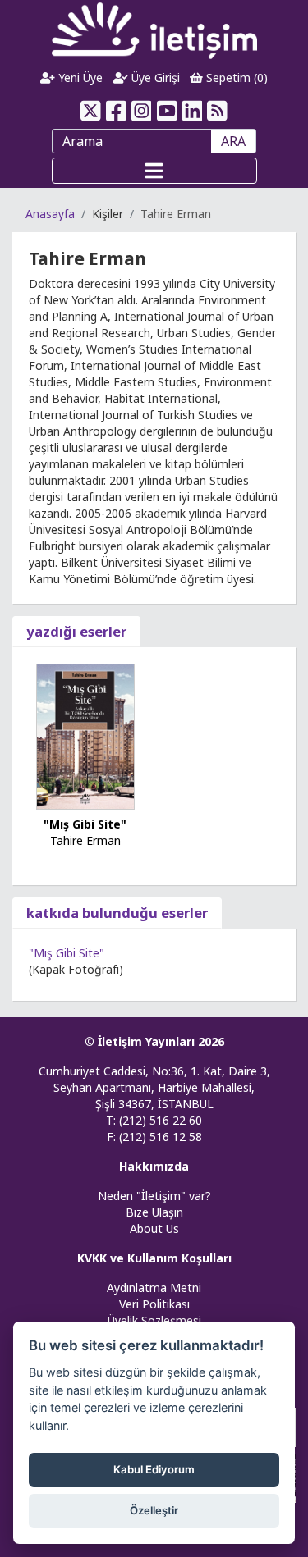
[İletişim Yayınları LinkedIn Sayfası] (192, 111)
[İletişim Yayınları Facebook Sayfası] (116, 111)
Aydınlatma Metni (154, 1287)
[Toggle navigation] (154, 171)
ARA (233, 141)
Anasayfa (50, 213)
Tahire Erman (85, 840)
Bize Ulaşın (154, 1212)
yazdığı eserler (76, 631)
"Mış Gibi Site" (85, 824)
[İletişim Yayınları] (154, 30)
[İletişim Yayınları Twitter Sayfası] (90, 111)
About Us (154, 1228)
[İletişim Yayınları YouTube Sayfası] (167, 111)
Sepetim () (235, 77)
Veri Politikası (154, 1304)
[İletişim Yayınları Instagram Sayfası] (141, 111)
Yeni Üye (79, 77)
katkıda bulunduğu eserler (117, 912)
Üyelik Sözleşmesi (154, 1320)
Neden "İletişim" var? (154, 1195)
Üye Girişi (154, 77)
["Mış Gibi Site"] (85, 735)
